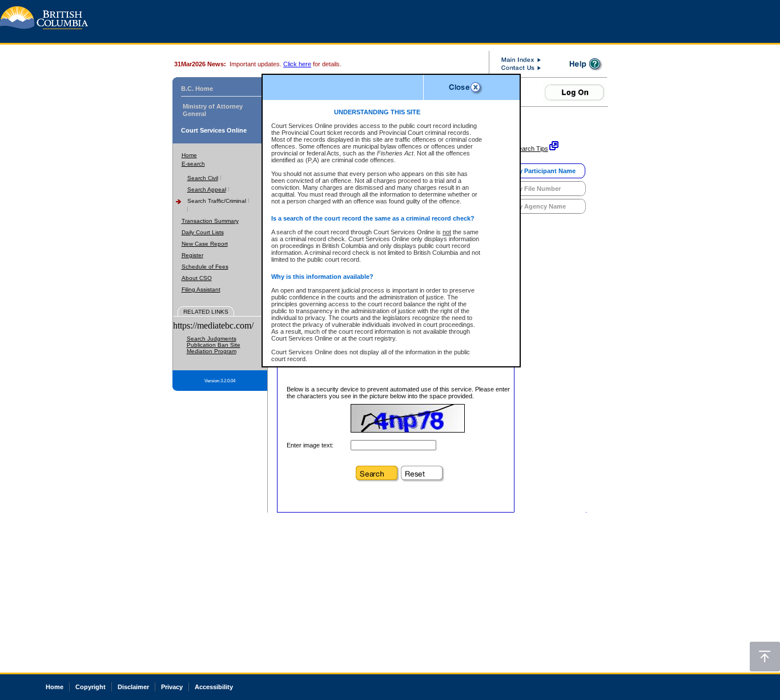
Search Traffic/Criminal (216, 201)
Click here (297, 64)
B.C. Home (197, 88)
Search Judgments (211, 338)
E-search (193, 164)
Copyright (90, 686)
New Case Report (205, 244)
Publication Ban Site (213, 345)
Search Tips (531, 148)
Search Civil (202, 178)
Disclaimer (133, 686)
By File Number (537, 188)
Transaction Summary (210, 221)
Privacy (172, 686)
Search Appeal (206, 189)
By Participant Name (545, 170)
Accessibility (214, 686)
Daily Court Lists (203, 232)
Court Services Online (214, 130)
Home (189, 155)
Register (192, 255)
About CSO (197, 278)
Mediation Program (211, 351)
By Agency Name (540, 206)
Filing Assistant (201, 289)
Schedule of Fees (205, 266)
